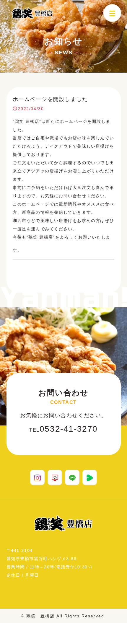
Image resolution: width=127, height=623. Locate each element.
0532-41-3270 (63, 428)
